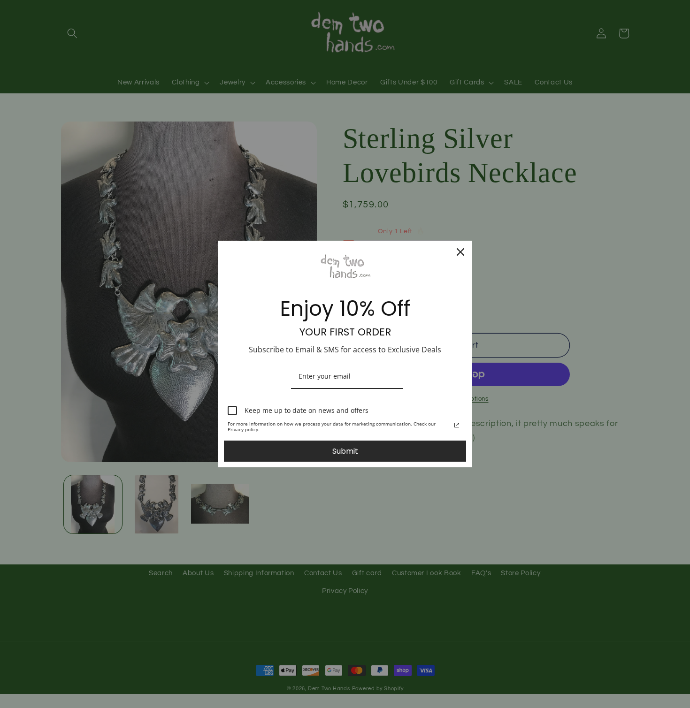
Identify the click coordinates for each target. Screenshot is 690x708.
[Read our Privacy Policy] (456, 425)
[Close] (460, 252)
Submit (345, 451)
